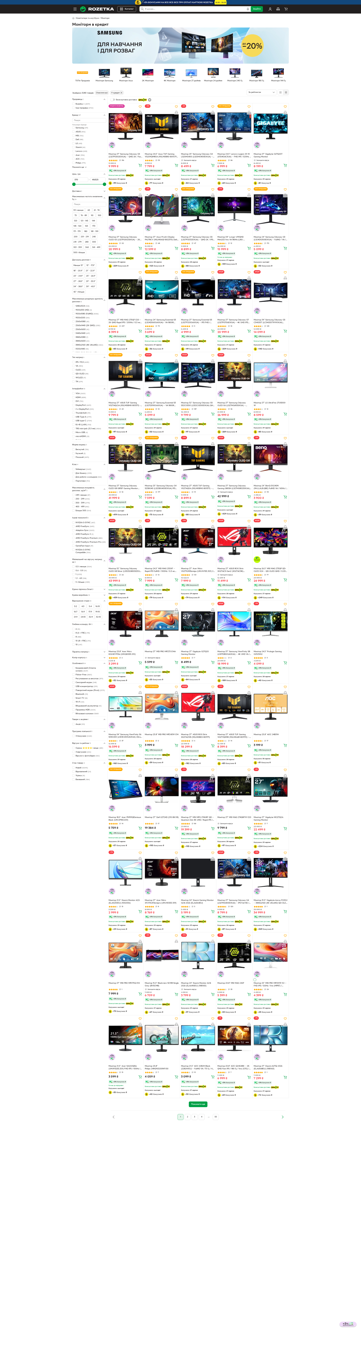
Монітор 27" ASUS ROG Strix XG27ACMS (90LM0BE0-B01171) (195, 736)
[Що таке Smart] (149, 99)
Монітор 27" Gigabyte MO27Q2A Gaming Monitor (268, 818)
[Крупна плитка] (280, 92)
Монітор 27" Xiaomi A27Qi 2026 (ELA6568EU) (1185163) (268, 1067)
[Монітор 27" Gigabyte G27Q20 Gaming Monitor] (198, 624)
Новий (82, 768)
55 (216, 1117)
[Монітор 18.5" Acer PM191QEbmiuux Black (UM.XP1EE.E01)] (125, 790)
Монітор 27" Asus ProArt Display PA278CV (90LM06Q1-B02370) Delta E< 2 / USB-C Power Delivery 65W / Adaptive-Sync (161, 238)
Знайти (257, 9)
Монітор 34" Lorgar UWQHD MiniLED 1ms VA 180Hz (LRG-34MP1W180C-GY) (230, 238)
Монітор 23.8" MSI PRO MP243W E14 (161, 734)
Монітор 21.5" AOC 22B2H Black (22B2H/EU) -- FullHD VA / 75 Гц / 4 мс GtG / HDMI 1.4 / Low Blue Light (197, 1067)
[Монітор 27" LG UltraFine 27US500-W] (271, 375)
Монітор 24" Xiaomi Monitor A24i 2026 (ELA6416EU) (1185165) (196, 984)
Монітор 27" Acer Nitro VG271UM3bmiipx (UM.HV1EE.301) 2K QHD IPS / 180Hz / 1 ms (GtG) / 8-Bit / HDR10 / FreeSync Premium (198, 570)
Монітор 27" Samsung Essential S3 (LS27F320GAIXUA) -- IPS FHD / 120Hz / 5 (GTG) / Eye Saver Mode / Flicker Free (197, 321)
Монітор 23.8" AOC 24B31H (266, 734)
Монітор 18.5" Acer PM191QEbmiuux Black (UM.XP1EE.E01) (125, 818)
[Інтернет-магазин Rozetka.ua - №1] (97, 9)
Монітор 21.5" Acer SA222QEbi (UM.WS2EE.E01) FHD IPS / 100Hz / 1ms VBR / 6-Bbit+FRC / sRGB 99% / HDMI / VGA (125, 1067)
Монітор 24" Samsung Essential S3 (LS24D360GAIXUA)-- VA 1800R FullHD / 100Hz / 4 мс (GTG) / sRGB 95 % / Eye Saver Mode (160, 321)
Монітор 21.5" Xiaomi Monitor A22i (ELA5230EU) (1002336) (124, 901)
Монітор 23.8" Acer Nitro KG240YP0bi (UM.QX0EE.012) (122, 653)
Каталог (129, 9)
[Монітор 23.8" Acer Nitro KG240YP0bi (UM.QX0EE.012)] (125, 624)
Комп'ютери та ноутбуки (87, 18)
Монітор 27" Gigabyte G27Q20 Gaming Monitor (195, 653)
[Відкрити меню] (75, 9)
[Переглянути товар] (255, 980)
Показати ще (78, 167)
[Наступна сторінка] (282, 1117)
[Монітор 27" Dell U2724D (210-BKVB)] (162, 790)
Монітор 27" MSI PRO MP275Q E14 (124, 983)
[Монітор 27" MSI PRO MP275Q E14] (125, 955)
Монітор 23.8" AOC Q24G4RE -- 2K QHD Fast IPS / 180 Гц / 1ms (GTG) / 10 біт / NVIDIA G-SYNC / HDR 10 (233, 1067)
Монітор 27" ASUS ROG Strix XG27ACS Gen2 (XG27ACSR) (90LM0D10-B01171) (230, 570)
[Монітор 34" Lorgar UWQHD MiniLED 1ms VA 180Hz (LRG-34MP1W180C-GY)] (234, 209)
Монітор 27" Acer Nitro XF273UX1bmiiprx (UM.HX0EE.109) (160, 901)
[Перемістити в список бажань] (140, 106)
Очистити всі (102, 93)
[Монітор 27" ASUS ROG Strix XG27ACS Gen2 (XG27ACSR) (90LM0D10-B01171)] (234, 541)
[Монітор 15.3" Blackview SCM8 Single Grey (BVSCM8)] (162, 955)
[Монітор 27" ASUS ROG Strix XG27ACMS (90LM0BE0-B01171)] (198, 707)
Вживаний (83, 779)
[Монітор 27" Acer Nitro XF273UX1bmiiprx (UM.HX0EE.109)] (162, 873)
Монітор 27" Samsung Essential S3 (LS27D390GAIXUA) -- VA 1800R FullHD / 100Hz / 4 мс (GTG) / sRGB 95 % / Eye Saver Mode (160, 404)
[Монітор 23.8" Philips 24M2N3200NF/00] (162, 1038)
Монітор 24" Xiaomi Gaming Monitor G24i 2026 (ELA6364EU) (197, 901)
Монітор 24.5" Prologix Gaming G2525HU (268, 653)
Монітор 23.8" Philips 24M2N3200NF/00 (156, 1067)
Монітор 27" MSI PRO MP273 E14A (160, 652)
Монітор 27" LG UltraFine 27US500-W (270, 404)
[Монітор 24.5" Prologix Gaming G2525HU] (271, 624)
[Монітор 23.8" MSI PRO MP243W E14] (162, 707)
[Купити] (140, 165)
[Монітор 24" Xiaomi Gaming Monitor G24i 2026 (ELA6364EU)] (198, 873)
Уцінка (80, 775)
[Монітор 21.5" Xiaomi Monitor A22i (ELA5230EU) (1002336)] (125, 873)
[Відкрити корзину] (286, 9)
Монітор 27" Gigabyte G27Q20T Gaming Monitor (268, 155)
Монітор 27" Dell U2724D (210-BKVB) (162, 817)
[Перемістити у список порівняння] (140, 112)
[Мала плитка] (286, 92)
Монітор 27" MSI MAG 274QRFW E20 (234, 817)
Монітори (105, 18)
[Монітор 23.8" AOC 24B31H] (271, 707)
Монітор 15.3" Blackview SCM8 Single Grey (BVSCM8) (162, 984)
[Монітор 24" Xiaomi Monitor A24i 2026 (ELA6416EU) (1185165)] (198, 955)
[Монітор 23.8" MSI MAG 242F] (234, 955)
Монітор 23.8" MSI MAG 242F (230, 983)
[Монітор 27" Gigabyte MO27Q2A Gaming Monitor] (271, 790)
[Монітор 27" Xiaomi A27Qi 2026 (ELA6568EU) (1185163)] (271, 1038)
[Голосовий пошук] (248, 9)
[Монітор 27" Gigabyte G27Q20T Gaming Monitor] (271, 126)
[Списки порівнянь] (278, 9)
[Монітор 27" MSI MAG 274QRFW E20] (234, 790)
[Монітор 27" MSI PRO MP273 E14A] (162, 624)
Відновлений (83, 772)
